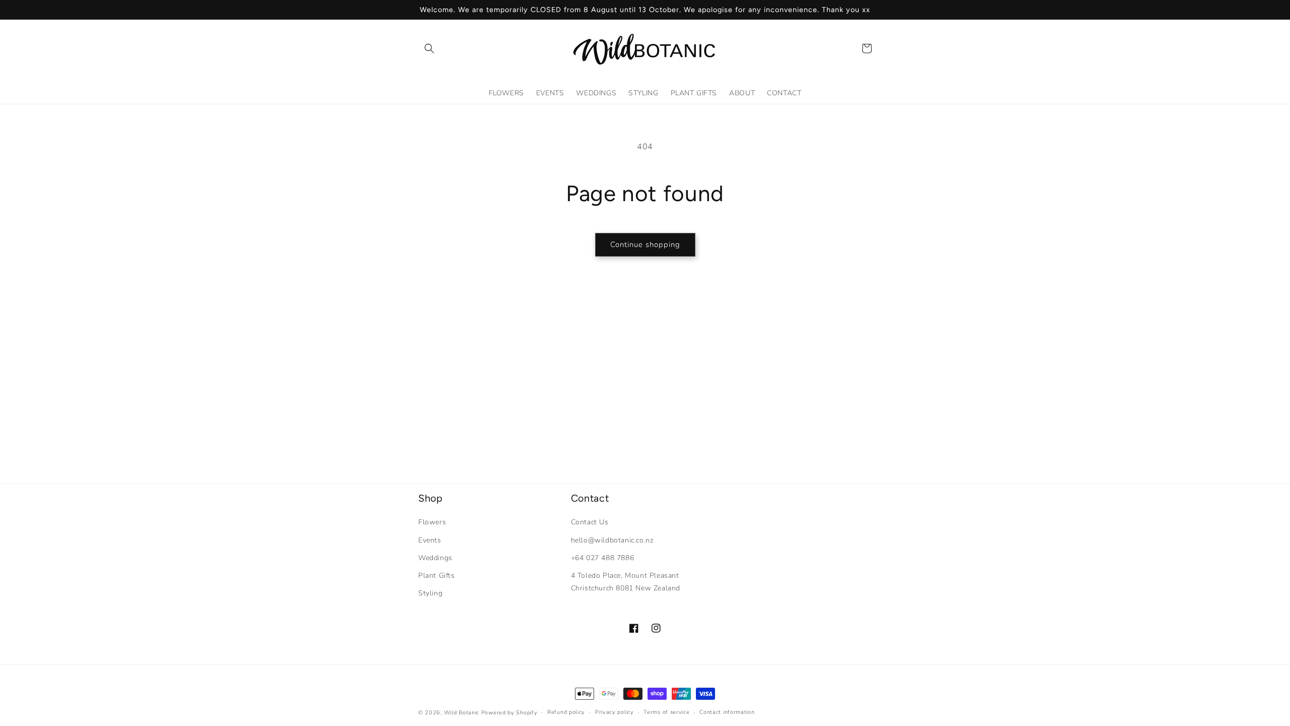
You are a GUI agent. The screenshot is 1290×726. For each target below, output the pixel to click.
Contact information (726, 712)
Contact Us (590, 522)
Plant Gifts (436, 575)
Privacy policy (614, 712)
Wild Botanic (461, 712)
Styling (430, 593)
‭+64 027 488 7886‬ (602, 558)
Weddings (435, 558)
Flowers (432, 522)
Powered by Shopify (509, 712)
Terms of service (666, 712)
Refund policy (566, 712)
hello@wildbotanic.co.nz (612, 540)
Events (429, 540)
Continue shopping (645, 244)
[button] (429, 48)
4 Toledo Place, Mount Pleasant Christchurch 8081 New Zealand (625, 582)
